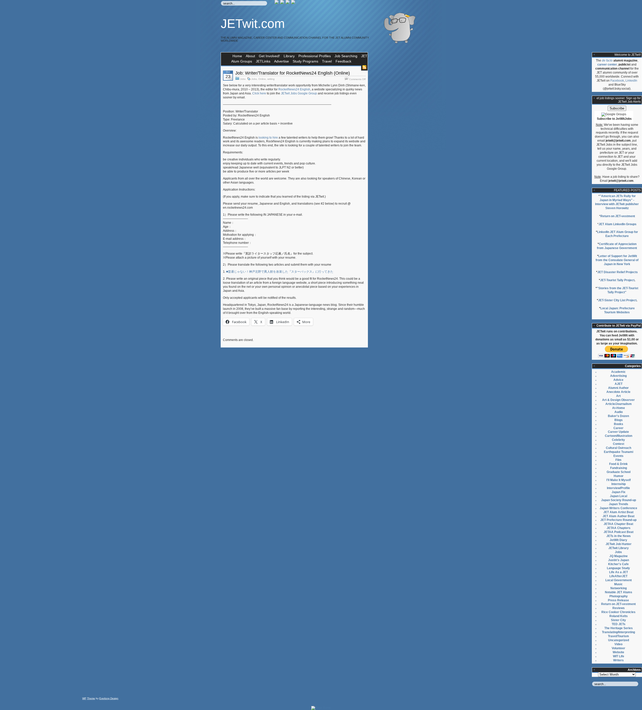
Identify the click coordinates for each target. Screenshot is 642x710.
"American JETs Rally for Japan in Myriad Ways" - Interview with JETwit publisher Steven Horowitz (617, 202)
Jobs (243, 79)
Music (618, 584)
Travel (327, 61)
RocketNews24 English (294, 89)
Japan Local (618, 496)
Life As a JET (618, 572)
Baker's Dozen (618, 416)
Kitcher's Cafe (618, 564)
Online (262, 79)
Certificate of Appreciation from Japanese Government (617, 246)
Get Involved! (269, 56)
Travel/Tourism (618, 636)
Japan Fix (618, 492)
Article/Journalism (618, 404)
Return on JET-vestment (617, 216)
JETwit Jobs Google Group (299, 93)
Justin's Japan (618, 560)
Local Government (618, 580)
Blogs (618, 420)
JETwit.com (253, 24)
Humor (618, 476)
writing (271, 79)
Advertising (618, 376)
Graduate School (618, 472)
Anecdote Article (618, 392)
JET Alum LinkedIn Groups (617, 224)
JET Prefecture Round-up (618, 520)
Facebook (617, 80)
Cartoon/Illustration (618, 436)
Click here (259, 93)
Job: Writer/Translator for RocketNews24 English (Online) (292, 73)
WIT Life (618, 656)
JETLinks (263, 61)
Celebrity (618, 440)
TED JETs (618, 624)
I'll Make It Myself (618, 480)
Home (237, 56)
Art (618, 396)
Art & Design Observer (618, 400)
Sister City (618, 620)
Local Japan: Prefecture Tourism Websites (617, 310)
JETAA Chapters (618, 528)
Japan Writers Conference (618, 508)
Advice (618, 380)
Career (618, 428)
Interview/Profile (618, 488)
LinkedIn (631, 80)
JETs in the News (618, 536)
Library (289, 56)
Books (618, 424)
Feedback (343, 61)
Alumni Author (618, 388)
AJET (618, 384)
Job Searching (346, 56)
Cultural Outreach (618, 448)
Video (618, 644)
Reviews (618, 608)
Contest (618, 444)
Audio (618, 412)
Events (618, 456)
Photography (618, 596)
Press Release (618, 600)
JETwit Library (618, 548)
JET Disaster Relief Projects (617, 272)
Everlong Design (108, 698)
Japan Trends (618, 504)
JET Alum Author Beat (618, 516)
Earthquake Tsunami (618, 452)
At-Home (618, 408)
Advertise (281, 61)
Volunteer (618, 648)
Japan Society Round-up (618, 500)
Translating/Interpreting (618, 632)
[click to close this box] (594, 54)
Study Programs (305, 61)
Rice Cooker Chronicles (618, 612)
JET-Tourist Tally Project (617, 280)
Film (618, 460)
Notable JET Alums (618, 592)
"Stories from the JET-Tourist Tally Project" (617, 290)
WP (84, 698)
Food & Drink (618, 464)
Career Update (618, 432)
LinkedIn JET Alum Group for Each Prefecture (617, 234)
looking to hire (268, 137)
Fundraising (618, 468)
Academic (618, 372)
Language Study (618, 568)
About (250, 56)
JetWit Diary (618, 540)
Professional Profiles (314, 56)
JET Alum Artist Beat (618, 512)
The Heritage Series (618, 628)
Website (618, 652)
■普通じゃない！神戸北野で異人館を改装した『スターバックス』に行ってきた (279, 271)
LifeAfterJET (618, 576)
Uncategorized (618, 640)
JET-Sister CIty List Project (617, 300)
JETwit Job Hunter (618, 544)
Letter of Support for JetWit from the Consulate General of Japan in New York (617, 260)
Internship (618, 484)
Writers (618, 660)
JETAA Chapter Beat (618, 524)
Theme (91, 698)
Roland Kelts (618, 616)
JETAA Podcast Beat (618, 532)
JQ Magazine (618, 556)
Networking (618, 588)
